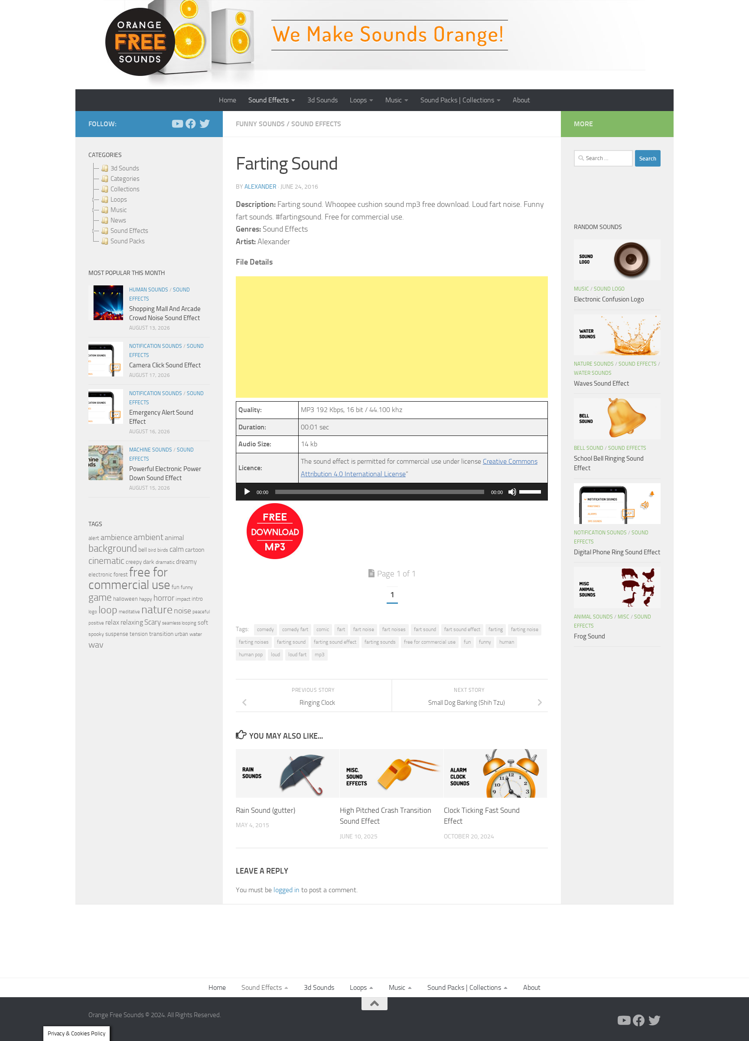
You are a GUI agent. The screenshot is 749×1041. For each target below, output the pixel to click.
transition (161, 634)
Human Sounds (148, 290)
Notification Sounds (155, 346)
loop (107, 609)
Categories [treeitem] (125, 179)
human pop (251, 654)
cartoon (194, 549)
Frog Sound (589, 636)
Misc (623, 617)
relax (112, 622)
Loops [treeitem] (119, 199)
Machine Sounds (150, 450)
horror (163, 598)
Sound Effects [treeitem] (129, 231)
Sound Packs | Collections (457, 100)
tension (139, 634)
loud (275, 654)
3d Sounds (322, 100)
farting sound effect (335, 642)
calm (176, 549)
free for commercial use (430, 642)
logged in (287, 890)
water (195, 634)
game (100, 597)
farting (495, 629)
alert (93, 538)
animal (174, 538)
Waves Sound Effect (601, 383)
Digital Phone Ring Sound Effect (617, 552)
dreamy (186, 562)
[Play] (247, 492)
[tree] (149, 204)
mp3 (320, 654)
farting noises (254, 642)
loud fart (297, 654)
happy (145, 599)
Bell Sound (588, 448)
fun (467, 642)
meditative (129, 612)
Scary (152, 622)
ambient (148, 537)
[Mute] (512, 492)
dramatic (165, 562)
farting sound (291, 642)
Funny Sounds (260, 124)
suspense (116, 634)
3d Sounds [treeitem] (125, 168)
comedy (265, 629)
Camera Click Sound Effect (165, 365)
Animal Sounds (593, 617)
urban (181, 634)
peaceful (201, 612)
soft (203, 622)
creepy (134, 562)
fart (341, 629)
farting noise (524, 629)
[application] (392, 492)
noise (182, 610)
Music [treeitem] (119, 210)
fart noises (394, 629)
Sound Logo (609, 289)
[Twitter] (204, 123)
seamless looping (179, 623)
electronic (100, 574)
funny (485, 642)
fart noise (363, 629)
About (521, 100)
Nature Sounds (594, 364)
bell (142, 549)
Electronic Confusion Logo (609, 299)
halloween (125, 599)
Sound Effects (268, 100)
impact (183, 599)
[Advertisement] (392, 337)
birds (162, 550)
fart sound (425, 629)
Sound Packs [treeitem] (128, 241)
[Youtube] (177, 123)
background (112, 548)
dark (148, 561)
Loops (358, 100)
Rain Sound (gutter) (265, 809)
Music (393, 100)
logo (92, 612)
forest (121, 574)
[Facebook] (191, 123)
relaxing (131, 622)
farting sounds (380, 642)
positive (96, 623)
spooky (96, 634)
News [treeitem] (118, 220)
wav (96, 644)
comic (322, 629)
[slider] (531, 491)
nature (157, 609)
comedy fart (295, 629)
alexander (260, 186)
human (506, 642)
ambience (116, 537)
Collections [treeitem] (125, 189)
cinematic (106, 560)
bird (152, 550)
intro (197, 599)
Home (227, 100)
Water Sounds (593, 373)
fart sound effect (462, 629)
